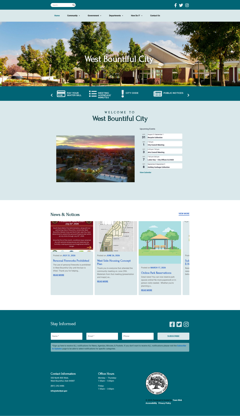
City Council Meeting (156, 145)
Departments (115, 15)
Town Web (177, 400)
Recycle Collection (155, 137)
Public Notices (173, 93)
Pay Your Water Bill (74, 94)
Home (57, 15)
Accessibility (151, 403)
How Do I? (135, 15)
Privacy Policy (164, 403)
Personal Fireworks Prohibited (71, 260)
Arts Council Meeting (156, 152)
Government (93, 15)
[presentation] (52, 95)
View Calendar (145, 172)
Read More (58, 275)
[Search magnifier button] (73, 5)
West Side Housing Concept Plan (114, 262)
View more (184, 213)
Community (72, 15)
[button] (18, 54)
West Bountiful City (119, 59)
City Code (132, 93)
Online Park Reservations (156, 272)
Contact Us (155, 15)
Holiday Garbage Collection (159, 167)
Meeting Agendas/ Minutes (104, 95)
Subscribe (173, 336)
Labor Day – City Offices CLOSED (161, 160)
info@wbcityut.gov (59, 391)
